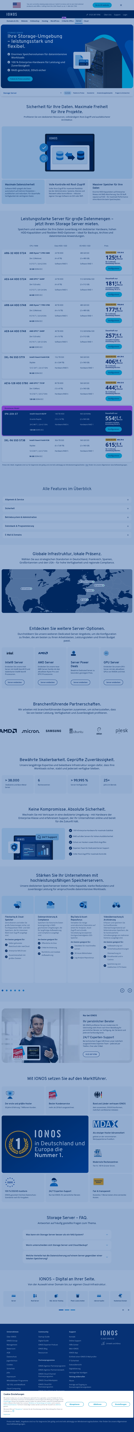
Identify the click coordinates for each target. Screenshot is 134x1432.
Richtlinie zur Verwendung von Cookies (40, 1403)
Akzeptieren (18, 1409)
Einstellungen (7, 1401)
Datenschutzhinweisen (10, 1405)
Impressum (7, 1414)
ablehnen (58, 1405)
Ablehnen (97, 1404)
